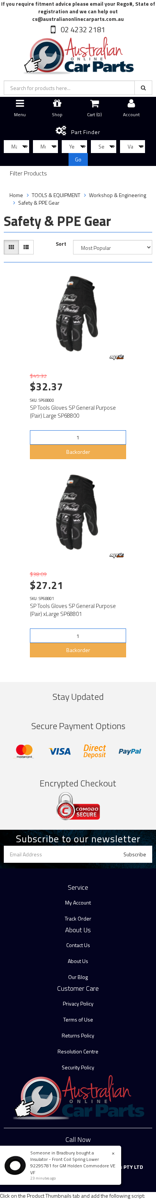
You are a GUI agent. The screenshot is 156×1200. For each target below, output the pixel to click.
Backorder (78, 452)
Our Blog (78, 977)
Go (78, 159)
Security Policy (78, 1067)
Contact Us (78, 945)
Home (16, 195)
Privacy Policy (78, 1003)
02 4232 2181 (82, 29)
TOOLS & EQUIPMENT (56, 195)
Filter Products (28, 173)
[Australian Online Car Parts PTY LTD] (78, 54)
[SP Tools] (116, 357)
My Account (78, 902)
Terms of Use (78, 1019)
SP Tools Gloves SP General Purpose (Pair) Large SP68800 (73, 411)
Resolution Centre (78, 1051)
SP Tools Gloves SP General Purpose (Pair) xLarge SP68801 (73, 610)
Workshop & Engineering (117, 195)
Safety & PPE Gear (38, 203)
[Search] (143, 88)
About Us (78, 961)
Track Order (78, 918)
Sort (61, 244)
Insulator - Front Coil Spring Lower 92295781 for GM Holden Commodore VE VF (72, 1166)
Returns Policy (78, 1035)
